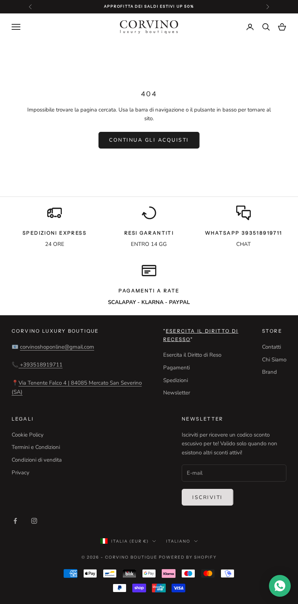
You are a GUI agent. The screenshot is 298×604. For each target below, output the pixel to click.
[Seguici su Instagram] (34, 520)
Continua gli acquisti (149, 140)
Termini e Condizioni (36, 447)
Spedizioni (175, 380)
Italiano (178, 541)
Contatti (271, 346)
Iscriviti (207, 497)
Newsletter (176, 392)
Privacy (20, 472)
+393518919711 (41, 364)
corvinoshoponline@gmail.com (57, 346)
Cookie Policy (28, 434)
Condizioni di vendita (37, 459)
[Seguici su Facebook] (15, 520)
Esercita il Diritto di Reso (192, 354)
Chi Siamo (274, 359)
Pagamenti (176, 367)
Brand (269, 372)
